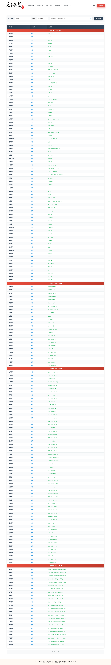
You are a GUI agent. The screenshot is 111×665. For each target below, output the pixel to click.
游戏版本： (11, 18)
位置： (34, 18)
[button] (101, 5)
